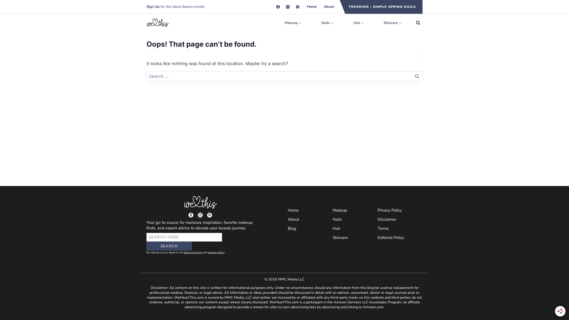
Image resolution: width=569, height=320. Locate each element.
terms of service (193, 252)
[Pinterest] (297, 6)
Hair (336, 228)
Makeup (340, 210)
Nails (337, 219)
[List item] (190, 215)
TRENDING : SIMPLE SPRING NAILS (382, 7)
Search (169, 246)
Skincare (340, 237)
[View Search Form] (418, 22)
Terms (383, 228)
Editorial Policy (391, 237)
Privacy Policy (390, 210)
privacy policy (216, 252)
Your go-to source (162, 222)
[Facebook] (278, 6)
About (329, 6)
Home (312, 6)
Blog (292, 228)
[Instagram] (287, 6)
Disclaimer (387, 219)
